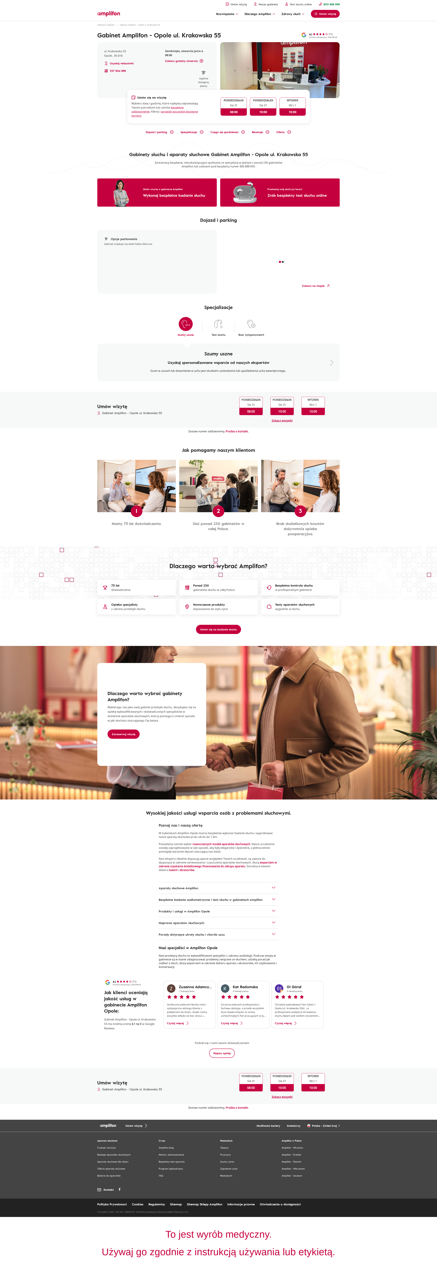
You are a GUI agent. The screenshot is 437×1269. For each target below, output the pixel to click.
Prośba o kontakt (237, 431)
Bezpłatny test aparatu (172, 1161)
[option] (190, 1005)
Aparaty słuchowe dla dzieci (112, 1161)
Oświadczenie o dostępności (280, 1204)
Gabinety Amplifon (106, 24)
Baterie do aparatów (109, 1175)
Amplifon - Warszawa (293, 1168)
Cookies (137, 1204)
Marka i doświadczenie (171, 1154)
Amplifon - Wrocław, (292, 1147)
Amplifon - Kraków (291, 1154)
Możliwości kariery (268, 1126)
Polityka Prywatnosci (112, 1204)
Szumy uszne (227, 1161)
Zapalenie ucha (228, 1168)
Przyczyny (225, 1154)
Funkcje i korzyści (106, 1147)
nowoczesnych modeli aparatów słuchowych (221, 844)
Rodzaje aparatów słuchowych (114, 1154)
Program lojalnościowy (171, 1168)
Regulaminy (157, 1204)
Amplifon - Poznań (291, 1161)
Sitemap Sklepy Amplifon (204, 1204)
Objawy (224, 1147)
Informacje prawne (241, 1204)
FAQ (161, 1175)
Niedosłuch (226, 1175)
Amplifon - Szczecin (292, 1175)
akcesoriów (187, 870)
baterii (173, 870)
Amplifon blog (166, 1147)
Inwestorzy (293, 1126)
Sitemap (176, 1204)
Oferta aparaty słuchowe (111, 1168)
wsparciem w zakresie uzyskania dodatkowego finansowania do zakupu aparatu (218, 864)
